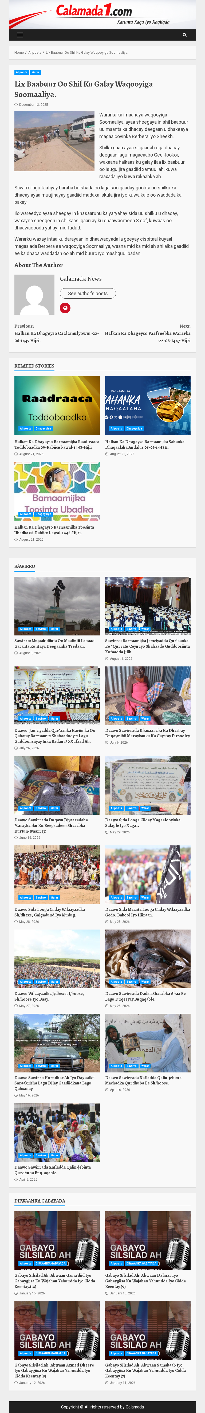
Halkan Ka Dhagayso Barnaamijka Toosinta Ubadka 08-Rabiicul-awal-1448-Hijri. (57, 491)
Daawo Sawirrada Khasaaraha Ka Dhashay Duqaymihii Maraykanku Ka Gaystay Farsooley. (148, 695)
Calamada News (81, 278)
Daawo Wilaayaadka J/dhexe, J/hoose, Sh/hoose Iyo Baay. (57, 959)
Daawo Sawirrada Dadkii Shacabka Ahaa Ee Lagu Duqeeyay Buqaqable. (148, 959)
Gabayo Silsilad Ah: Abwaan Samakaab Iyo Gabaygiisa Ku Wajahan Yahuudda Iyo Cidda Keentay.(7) (148, 1330)
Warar (36, 72)
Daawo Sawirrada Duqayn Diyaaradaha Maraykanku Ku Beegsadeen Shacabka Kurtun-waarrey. (57, 785)
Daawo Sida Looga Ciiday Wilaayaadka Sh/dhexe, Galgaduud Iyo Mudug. (57, 874)
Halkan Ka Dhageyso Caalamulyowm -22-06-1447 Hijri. (56, 333)
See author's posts (88, 293)
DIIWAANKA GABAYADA (51, 1263)
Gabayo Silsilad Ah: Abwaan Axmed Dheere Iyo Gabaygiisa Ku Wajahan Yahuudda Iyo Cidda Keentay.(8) (57, 1330)
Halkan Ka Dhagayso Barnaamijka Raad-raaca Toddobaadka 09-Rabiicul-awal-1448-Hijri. (57, 405)
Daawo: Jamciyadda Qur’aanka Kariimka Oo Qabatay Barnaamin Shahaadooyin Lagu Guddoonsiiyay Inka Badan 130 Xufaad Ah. (57, 695)
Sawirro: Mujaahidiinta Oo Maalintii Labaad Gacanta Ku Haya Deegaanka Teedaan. (57, 606)
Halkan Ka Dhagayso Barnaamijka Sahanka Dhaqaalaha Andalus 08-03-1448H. (148, 405)
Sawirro (41, 628)
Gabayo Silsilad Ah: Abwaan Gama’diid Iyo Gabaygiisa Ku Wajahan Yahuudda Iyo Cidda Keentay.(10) (57, 1240)
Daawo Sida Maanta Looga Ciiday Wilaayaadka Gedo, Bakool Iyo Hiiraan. (148, 874)
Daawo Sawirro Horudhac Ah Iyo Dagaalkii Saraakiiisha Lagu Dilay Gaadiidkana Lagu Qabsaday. (57, 1043)
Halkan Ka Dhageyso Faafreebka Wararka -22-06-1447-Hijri (148, 333)
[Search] (185, 35)
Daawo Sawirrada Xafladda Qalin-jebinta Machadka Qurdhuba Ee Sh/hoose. (148, 1043)
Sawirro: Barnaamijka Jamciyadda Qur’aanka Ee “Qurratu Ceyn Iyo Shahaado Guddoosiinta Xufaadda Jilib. (148, 606)
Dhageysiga (43, 428)
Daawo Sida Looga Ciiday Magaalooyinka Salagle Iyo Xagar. (148, 785)
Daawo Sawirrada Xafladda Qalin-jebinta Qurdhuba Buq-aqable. (57, 1132)
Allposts (21, 72)
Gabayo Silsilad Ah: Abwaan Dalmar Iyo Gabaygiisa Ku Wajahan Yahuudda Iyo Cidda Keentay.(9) (148, 1240)
